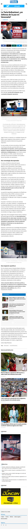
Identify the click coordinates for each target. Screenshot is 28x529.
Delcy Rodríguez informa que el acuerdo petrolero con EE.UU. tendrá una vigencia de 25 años (17, 312)
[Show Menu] (1, 4)
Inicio (2, 9)
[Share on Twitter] (8, 46)
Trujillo (2, 516)
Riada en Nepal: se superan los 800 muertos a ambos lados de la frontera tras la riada (17, 299)
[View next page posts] (15, 323)
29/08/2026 (11, 319)
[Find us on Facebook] (1, 525)
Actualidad (6, 9)
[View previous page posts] (13, 323)
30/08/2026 (12, 301)
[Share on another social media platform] (24, 46)
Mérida (11, 516)
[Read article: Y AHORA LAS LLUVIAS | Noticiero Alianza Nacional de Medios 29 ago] (5, 318)
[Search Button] (26, 4)
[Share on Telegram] (19, 46)
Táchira (7, 516)
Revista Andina (4, 518)
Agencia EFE (5, 19)
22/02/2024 (12, 19)
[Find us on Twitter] (3, 525)
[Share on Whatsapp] (14, 46)
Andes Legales (17, 516)
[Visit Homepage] (14, 2)
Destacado (6, 345)
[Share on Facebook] (3, 46)
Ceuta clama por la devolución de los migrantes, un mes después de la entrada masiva (17, 305)
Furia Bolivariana (13, 345)
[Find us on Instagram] (5, 525)
